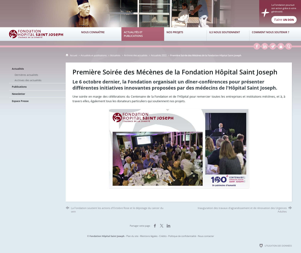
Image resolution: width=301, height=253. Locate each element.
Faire (284, 19)
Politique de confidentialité (182, 236)
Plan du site (132, 236)
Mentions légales (148, 236)
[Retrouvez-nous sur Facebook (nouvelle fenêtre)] (256, 46)
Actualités (115, 55)
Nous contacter (206, 236)
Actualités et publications (94, 55)
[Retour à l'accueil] (150, 13)
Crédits (163, 236)
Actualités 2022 (159, 55)
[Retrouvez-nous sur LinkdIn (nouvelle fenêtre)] (264, 46)
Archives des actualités (135, 55)
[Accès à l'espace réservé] (280, 46)
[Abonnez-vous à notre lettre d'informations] (272, 46)
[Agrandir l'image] (179, 148)
